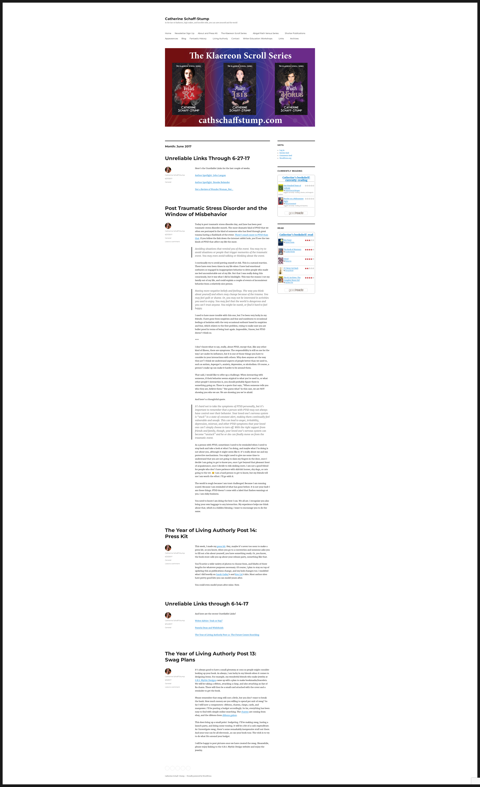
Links (281, 38)
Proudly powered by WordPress (199, 776)
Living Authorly (220, 38)
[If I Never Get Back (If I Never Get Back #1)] (280, 270)
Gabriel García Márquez (292, 190)
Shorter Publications (295, 33)
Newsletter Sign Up (184, 33)
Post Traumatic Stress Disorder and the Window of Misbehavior (216, 211)
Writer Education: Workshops (257, 38)
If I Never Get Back (291, 268)
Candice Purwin (290, 252)
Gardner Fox (289, 282)
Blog (184, 38)
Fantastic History (198, 38)
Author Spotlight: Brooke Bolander (212, 182)
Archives (294, 38)
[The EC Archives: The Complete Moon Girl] (280, 279)
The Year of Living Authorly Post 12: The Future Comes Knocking (227, 634)
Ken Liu (239, 574)
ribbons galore (229, 715)
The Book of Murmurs (292, 249)
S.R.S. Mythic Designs (205, 680)
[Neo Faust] (280, 242)
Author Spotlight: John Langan (210, 175)
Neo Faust (288, 240)
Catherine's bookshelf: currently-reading (296, 179)
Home (168, 33)
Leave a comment (172, 242)
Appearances (171, 38)
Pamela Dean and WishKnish (209, 627)
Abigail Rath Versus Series (266, 33)
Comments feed (286, 156)
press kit (221, 546)
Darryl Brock (289, 270)
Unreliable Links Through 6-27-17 (207, 158)
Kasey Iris (288, 261)
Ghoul (286, 259)
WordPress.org (285, 158)
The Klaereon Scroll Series (234, 33)
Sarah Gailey (222, 574)
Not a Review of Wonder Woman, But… (214, 189)
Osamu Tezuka (289, 242)
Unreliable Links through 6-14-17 (206, 604)
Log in (282, 150)
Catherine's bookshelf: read (296, 234)
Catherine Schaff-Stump (187, 19)
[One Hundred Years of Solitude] (280, 188)
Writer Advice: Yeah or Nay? (208, 620)
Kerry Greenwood (290, 203)
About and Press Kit (208, 33)
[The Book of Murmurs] (280, 251)
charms (245, 711)
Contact (235, 38)
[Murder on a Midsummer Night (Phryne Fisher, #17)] (280, 201)
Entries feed (284, 153)
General (168, 182)
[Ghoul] (280, 261)
